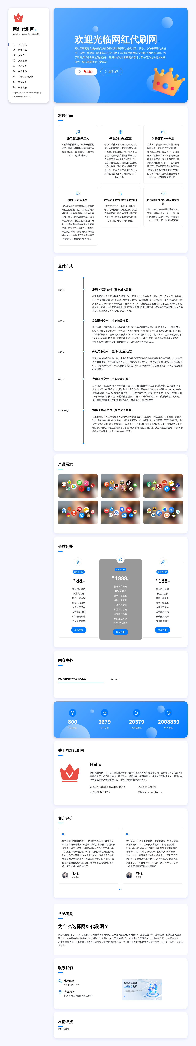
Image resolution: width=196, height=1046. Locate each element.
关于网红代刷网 (25, 77)
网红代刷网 (23, 29)
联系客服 (78, 630)
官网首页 (22, 44)
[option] (89, 855)
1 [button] (119, 889)
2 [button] (121, 889)
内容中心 (22, 71)
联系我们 (22, 87)
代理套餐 (22, 66)
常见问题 (22, 82)
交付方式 (22, 55)
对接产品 (22, 50)
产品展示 (22, 60)
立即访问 (113, 71)
